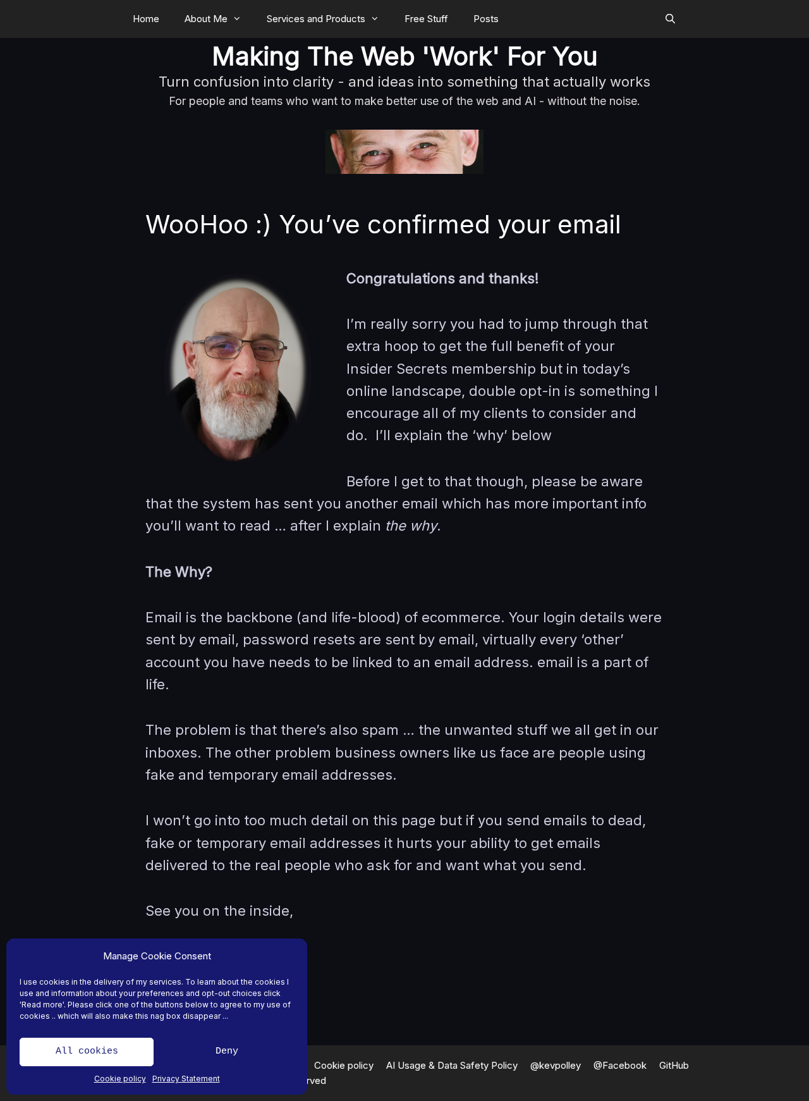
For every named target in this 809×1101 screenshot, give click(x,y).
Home (146, 19)
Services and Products (316, 19)
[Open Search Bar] (670, 19)
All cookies (87, 1051)
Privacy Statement (186, 1078)
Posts (486, 19)
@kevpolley (555, 1065)
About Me (206, 19)
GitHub (674, 1065)
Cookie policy (120, 1078)
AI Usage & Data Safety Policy (452, 1065)
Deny (227, 1051)
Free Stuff (426, 19)
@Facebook (620, 1065)
